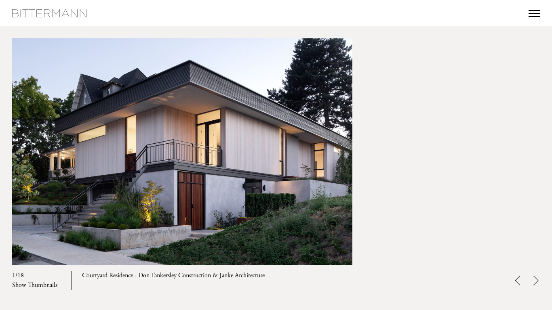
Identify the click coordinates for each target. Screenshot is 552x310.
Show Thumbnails (34, 285)
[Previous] (51, 151)
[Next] (500, 151)
